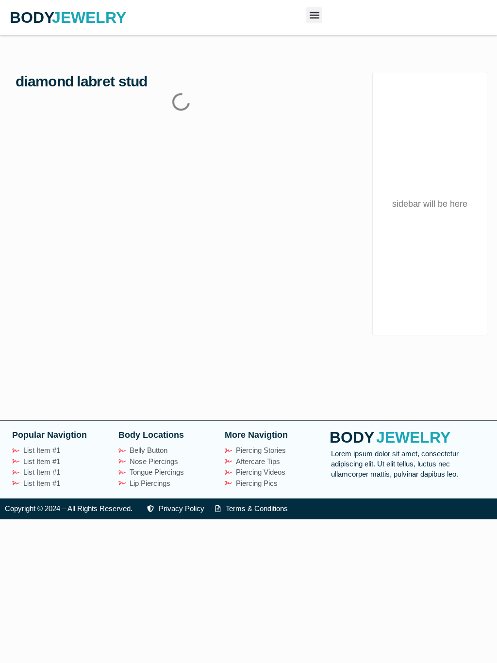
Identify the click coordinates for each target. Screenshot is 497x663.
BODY (32, 17)
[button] (314, 15)
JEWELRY (89, 17)
